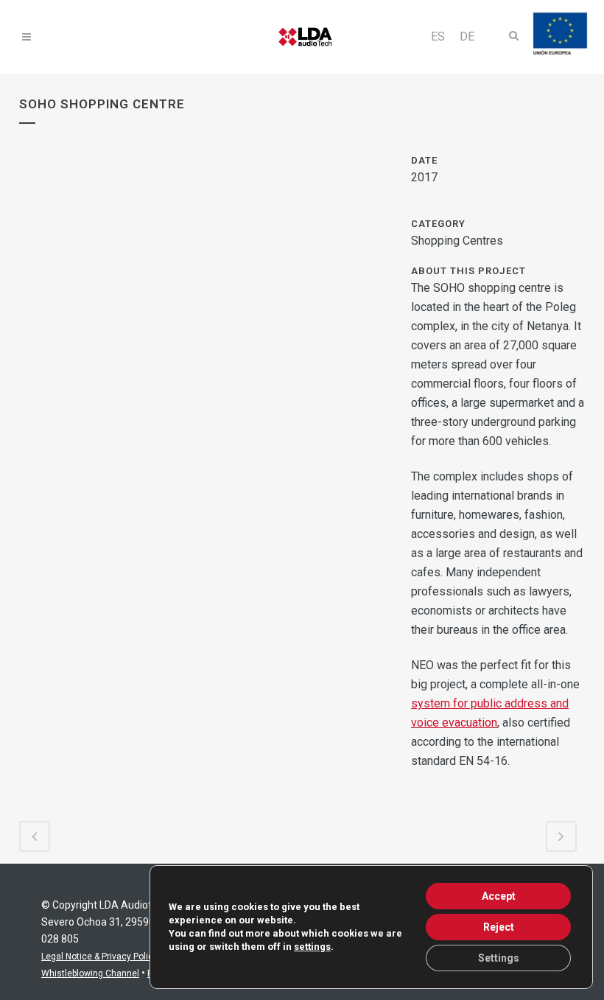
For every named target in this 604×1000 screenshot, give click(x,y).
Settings (498, 958)
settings (312, 946)
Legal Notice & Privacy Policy (99, 956)
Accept (499, 896)
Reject (498, 927)
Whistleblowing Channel (90, 973)
